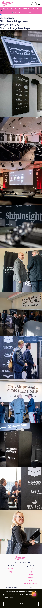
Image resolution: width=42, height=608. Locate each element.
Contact (30, 575)
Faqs (30, 580)
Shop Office (11, 569)
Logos (11, 572)
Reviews (30, 578)
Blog (30, 572)
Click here (22, 8)
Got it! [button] (21, 604)
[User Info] (32, 3)
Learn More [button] (8, 598)
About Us (31, 569)
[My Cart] (36, 3)
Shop (2, 15)
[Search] (28, 4)
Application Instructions (30, 583)
